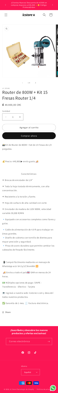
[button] (6, 15)
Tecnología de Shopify (25, 389)
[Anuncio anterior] (5, 5)
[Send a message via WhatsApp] (53, 388)
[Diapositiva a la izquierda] (22, 83)
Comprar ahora (29, 135)
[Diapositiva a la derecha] (35, 83)
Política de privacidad (45, 389)
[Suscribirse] (48, 341)
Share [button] (8, 312)
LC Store (13, 389)
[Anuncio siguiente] (52, 5)
